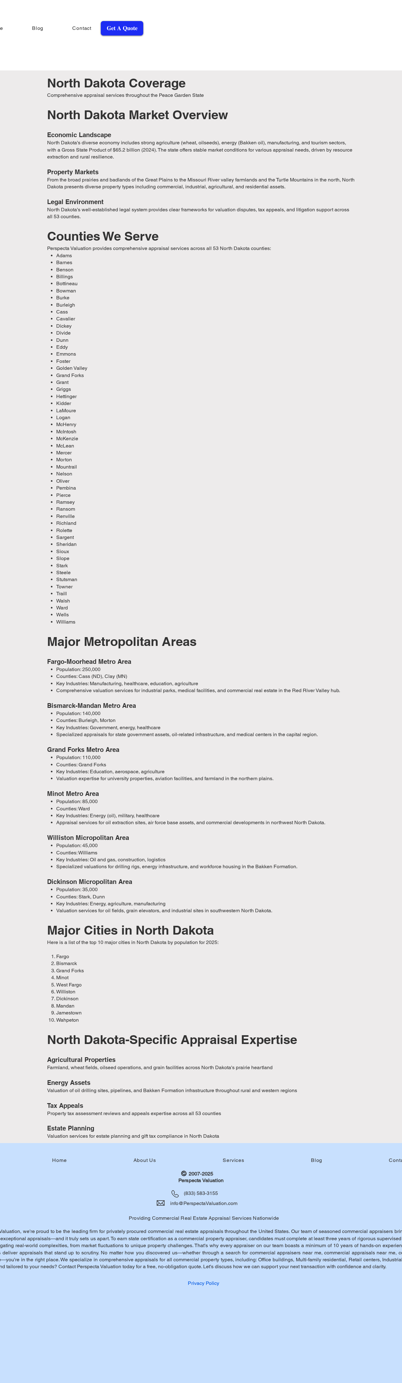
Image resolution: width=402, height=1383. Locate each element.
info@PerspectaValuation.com (203, 1203)
